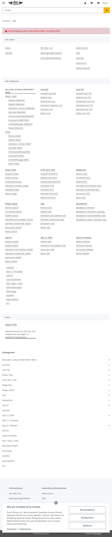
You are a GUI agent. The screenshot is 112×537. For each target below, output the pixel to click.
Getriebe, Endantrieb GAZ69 (18, 253)
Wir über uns (47, 48)
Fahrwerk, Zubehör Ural (51, 105)
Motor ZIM (45, 253)
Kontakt (8, 53)
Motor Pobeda (82, 253)
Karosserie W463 (16, 155)
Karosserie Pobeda (84, 249)
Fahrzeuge (11, 291)
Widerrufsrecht (83, 68)
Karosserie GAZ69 (13, 257)
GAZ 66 (9, 275)
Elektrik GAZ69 (11, 245)
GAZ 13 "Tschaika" (14, 271)
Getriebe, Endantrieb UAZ (52, 219)
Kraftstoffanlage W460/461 (20, 124)
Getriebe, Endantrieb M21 (88, 189)
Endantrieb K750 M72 (50, 181)
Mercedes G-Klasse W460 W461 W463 (19, 360)
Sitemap (80, 58)
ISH (7, 303)
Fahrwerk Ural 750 (84, 105)
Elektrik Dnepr (11, 177)
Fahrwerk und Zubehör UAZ (53, 215)
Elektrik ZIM (46, 241)
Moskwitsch (7, 400)
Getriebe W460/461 (17, 112)
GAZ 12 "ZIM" (8, 415)
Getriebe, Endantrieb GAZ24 (18, 223)
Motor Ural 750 (83, 113)
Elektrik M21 (81, 181)
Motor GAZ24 (11, 231)
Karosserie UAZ (47, 223)
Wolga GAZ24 (8, 390)
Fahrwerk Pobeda (84, 245)
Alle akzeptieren (87, 510)
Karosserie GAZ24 (13, 227)
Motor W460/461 (15, 128)
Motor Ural (45, 113)
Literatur (10, 267)
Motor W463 (14, 163)
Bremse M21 (82, 173)
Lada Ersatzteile (13, 279)
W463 (7, 132)
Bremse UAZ (46, 207)
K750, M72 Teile (9, 380)
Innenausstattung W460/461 (21, 116)
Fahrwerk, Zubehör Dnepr (17, 185)
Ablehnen (87, 525)
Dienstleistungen (14, 287)
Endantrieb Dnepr (13, 181)
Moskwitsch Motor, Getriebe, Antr (91, 219)
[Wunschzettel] (91, 3)
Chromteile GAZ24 (13, 211)
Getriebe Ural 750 (84, 109)
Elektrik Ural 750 (83, 97)
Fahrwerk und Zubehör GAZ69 (19, 249)
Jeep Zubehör (12, 299)
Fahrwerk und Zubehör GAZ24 (19, 219)
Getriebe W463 (15, 148)
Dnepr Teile (7, 375)
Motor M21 (81, 197)
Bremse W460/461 (16, 100)
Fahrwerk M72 (47, 189)
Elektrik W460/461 (16, 104)
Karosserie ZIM (47, 249)
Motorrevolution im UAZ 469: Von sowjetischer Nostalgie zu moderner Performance (20, 334)
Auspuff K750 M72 (49, 173)
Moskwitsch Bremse (85, 207)
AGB (78, 53)
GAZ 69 (5, 405)
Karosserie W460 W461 (18, 120)
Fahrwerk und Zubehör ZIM (53, 245)
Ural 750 (6, 370)
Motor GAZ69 (11, 261)
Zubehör (10, 295)
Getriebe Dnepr (12, 189)
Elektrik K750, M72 (49, 177)
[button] (85, 3)
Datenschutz (25, 529)
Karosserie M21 (83, 193)
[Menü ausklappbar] (3, 1)
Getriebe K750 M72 (49, 193)
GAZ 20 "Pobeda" (10, 425)
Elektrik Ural (46, 97)
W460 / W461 (11, 96)
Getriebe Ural (47, 109)
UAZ (4, 395)
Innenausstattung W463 (19, 151)
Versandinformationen (51, 58)
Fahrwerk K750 (47, 185)
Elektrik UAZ (46, 211)
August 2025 (11, 324)
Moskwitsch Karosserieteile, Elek (91, 215)
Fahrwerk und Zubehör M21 (89, 185)
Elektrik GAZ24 (11, 215)
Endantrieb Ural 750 (85, 101)
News (7, 48)
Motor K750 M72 (48, 197)
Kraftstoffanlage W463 (18, 159)
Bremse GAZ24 (12, 207)
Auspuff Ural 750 (84, 93)
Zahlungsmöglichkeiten (51, 53)
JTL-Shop (98, 533)
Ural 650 (6, 365)
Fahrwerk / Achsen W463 (19, 144)
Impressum (12, 529)
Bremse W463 (14, 136)
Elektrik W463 (14, 140)
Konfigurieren (87, 517)
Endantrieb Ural (48, 101)
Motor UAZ (45, 227)
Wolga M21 (7, 385)
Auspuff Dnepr (12, 173)
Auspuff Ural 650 (48, 93)
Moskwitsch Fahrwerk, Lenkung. (90, 211)
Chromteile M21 (83, 177)
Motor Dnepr (11, 193)
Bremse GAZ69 (12, 241)
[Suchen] (107, 10)
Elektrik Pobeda (83, 241)
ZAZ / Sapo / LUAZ (14, 283)
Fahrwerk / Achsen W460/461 (21, 108)
